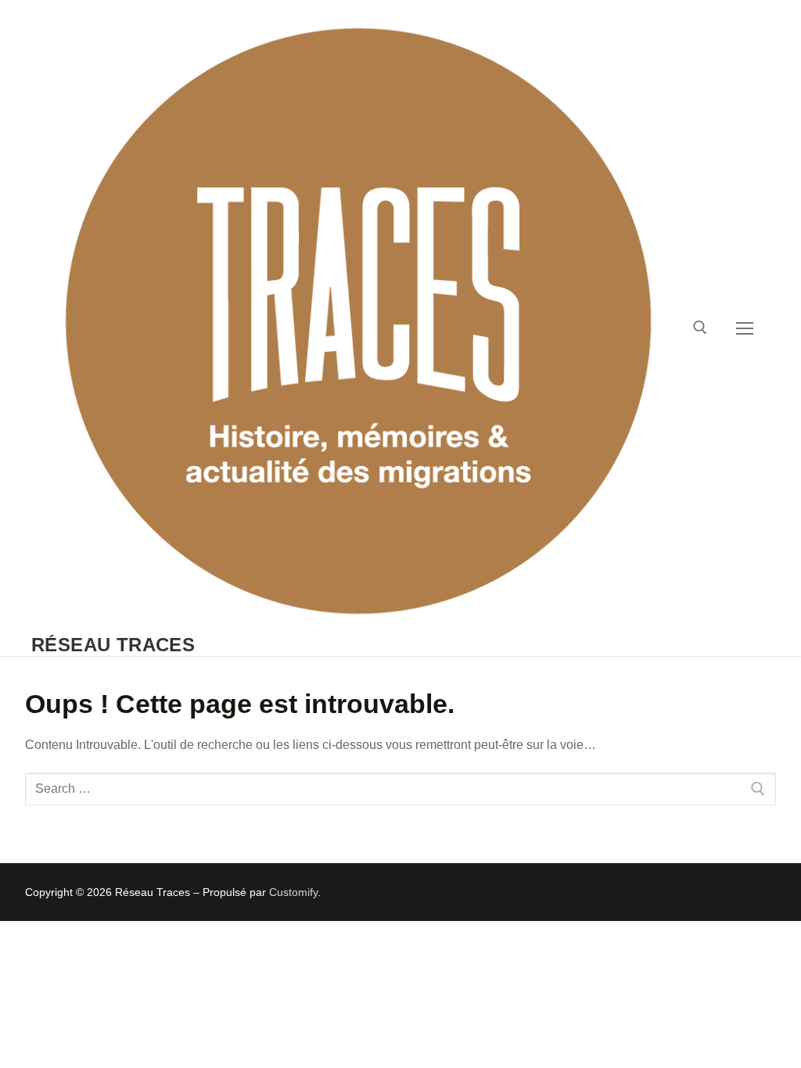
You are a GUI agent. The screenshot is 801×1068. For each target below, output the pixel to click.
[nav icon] (745, 328)
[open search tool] (700, 328)
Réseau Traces (113, 644)
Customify (293, 892)
